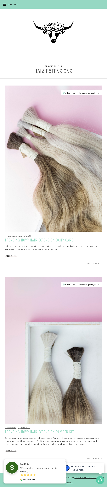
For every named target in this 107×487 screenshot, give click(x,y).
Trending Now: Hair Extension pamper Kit (39, 431)
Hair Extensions (10, 236)
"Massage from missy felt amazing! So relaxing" (39, 470)
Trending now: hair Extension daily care (39, 239)
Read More (11, 255)
